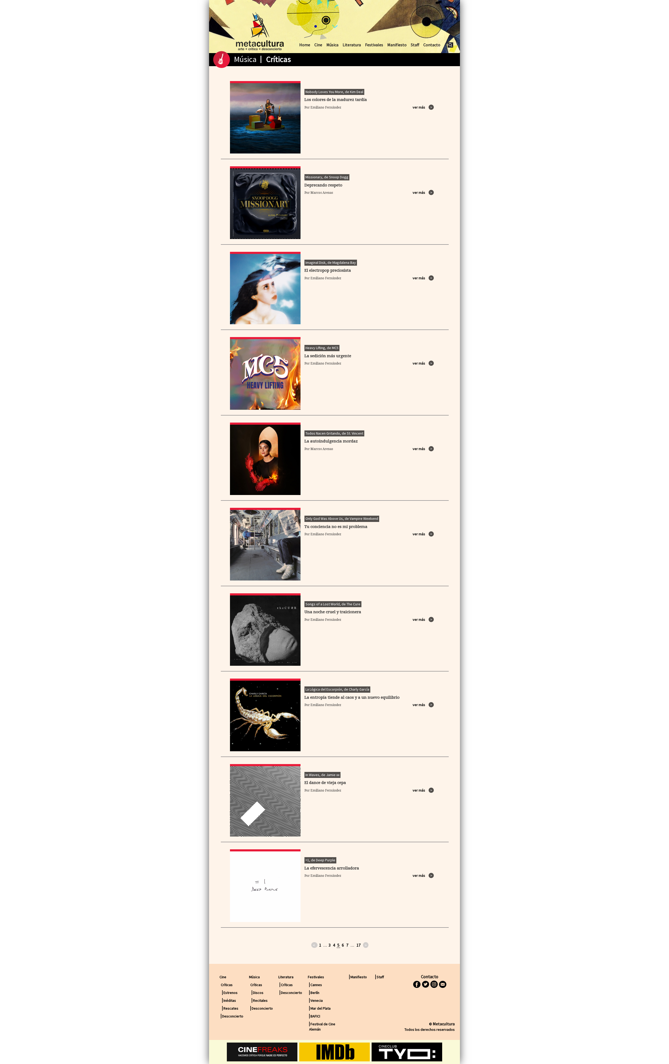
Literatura (352, 44)
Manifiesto (397, 44)
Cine (318, 44)
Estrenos (230, 992)
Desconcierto (232, 1016)
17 (358, 945)
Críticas (287, 984)
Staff (415, 44)
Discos (258, 992)
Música (332, 44)
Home (304, 44)
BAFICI (315, 1016)
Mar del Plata (320, 1008)
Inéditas (229, 1000)
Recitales (260, 1000)
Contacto (431, 44)
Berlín (314, 992)
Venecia (316, 1000)
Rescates (230, 1008)
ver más (422, 107)
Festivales (374, 44)
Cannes (316, 984)
